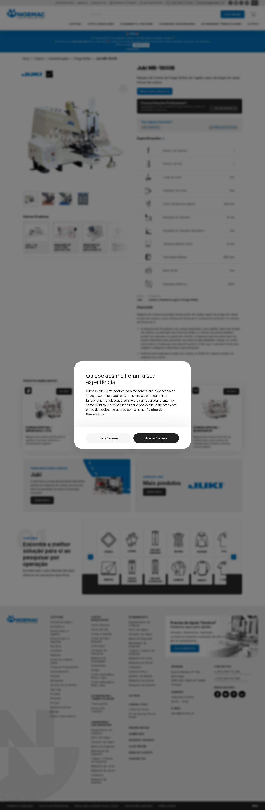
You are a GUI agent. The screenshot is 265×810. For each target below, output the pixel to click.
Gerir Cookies (108, 438)
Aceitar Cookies (156, 438)
